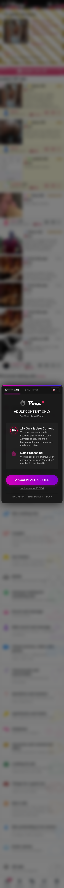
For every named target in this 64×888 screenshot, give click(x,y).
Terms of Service (35, 497)
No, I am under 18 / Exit (32, 488)
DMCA (49, 497)
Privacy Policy (18, 497)
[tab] (12, 390)
